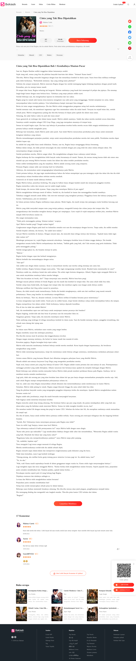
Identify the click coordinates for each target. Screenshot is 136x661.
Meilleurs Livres (91, 649)
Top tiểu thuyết (73, 640)
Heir (65, 594)
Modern (27, 12)
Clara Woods (32, 611)
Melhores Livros (73, 649)
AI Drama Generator (75, 658)
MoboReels (90, 655)
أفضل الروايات (73, 643)
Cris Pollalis (31, 594)
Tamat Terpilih (50, 646)
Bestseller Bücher (92, 637)
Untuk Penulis (50, 637)
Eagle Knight (103, 594)
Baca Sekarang (83, 40)
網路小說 (71, 646)
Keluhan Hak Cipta (119, 640)
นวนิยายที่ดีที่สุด (74, 655)
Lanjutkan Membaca (68, 504)
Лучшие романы (92, 652)
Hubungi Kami (50, 640)
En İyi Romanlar (91, 640)
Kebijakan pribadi (119, 637)
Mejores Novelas (91, 646)
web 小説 (71, 652)
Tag (47, 643)
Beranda (19, 12)
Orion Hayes (102, 611)
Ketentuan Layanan (119, 634)
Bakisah (21, 640)
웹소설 (71, 637)
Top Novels (72, 634)
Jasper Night (67, 611)
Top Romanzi (90, 643)
